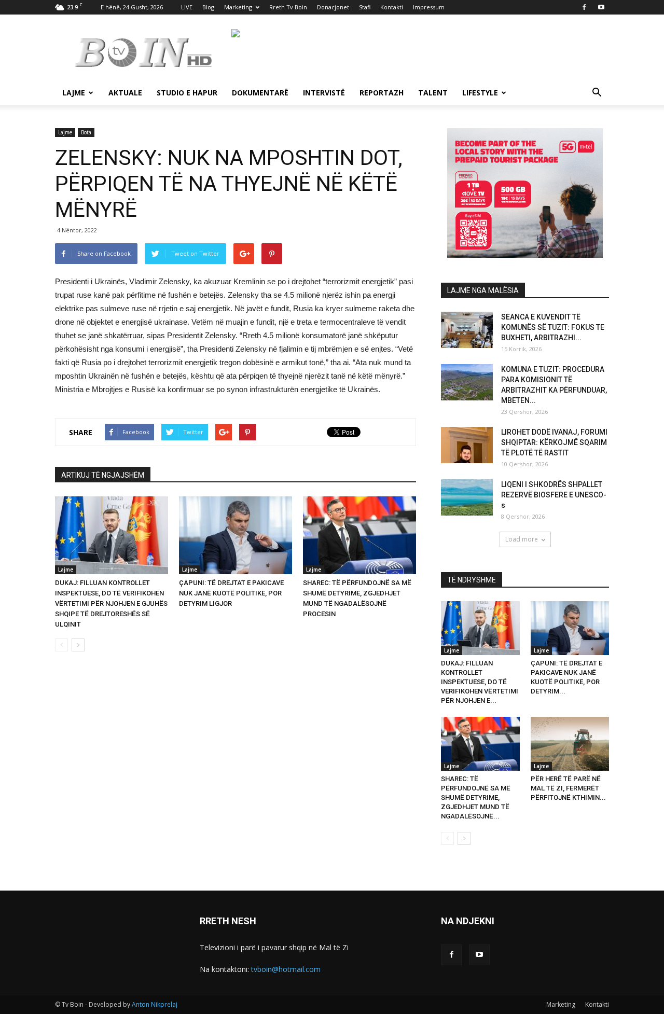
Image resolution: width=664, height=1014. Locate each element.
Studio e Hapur (187, 93)
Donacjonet (333, 7)
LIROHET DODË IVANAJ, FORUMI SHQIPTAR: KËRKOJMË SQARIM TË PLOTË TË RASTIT (554, 442)
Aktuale (125, 93)
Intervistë (324, 93)
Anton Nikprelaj (154, 1004)
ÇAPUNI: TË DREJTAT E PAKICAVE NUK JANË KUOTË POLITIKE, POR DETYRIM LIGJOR (231, 593)
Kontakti (391, 7)
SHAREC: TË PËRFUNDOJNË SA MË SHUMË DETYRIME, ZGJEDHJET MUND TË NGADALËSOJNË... (475, 797)
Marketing (238, 7)
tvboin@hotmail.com (286, 969)
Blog (208, 7)
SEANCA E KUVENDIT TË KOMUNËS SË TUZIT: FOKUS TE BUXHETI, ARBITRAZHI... (552, 327)
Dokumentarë (260, 93)
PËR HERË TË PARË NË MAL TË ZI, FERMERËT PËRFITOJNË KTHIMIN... (568, 788)
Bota (86, 132)
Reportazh (381, 93)
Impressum (429, 7)
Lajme (73, 93)
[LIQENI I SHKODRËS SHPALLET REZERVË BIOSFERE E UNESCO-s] (467, 497)
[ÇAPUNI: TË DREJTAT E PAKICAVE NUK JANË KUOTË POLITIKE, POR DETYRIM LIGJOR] (235, 535)
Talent (433, 93)
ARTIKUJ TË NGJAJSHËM (102, 475)
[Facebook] (584, 7)
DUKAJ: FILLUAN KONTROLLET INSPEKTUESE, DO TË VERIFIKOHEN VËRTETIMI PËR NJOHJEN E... (479, 681)
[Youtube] (601, 7)
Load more (521, 539)
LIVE (186, 7)
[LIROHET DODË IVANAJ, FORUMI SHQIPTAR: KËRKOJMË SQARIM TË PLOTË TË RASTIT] (467, 445)
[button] (596, 94)
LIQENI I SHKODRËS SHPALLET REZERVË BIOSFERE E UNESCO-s (553, 494)
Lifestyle (480, 93)
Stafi (364, 7)
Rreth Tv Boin (288, 7)
